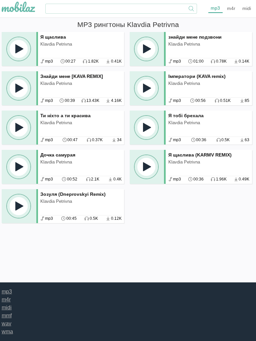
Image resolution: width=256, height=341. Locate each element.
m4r (231, 8)
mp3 (215, 8)
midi (246, 8)
